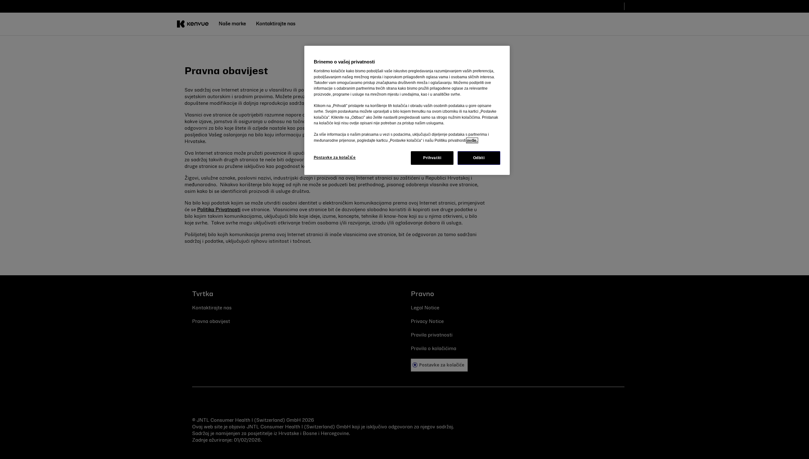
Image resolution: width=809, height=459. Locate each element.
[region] (407, 110)
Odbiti (479, 158)
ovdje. (472, 140)
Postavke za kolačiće (335, 157)
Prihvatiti (432, 158)
